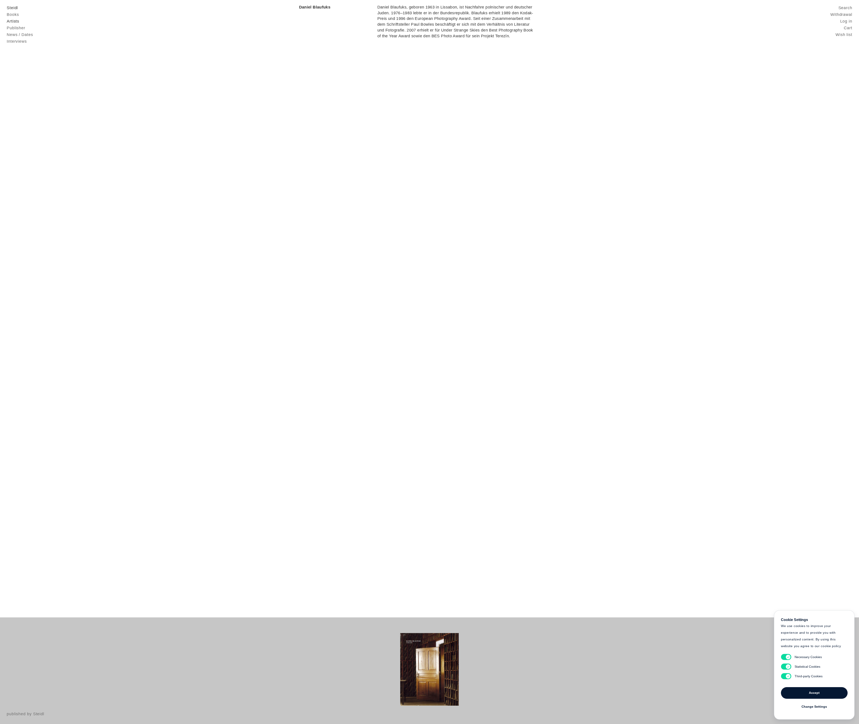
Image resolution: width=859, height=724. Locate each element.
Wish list (844, 34)
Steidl (12, 8)
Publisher (16, 28)
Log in (846, 21)
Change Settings (814, 706)
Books (13, 14)
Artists (13, 21)
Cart (848, 28)
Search (845, 8)
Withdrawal (841, 14)
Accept (814, 693)
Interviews (17, 41)
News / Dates (20, 34)
